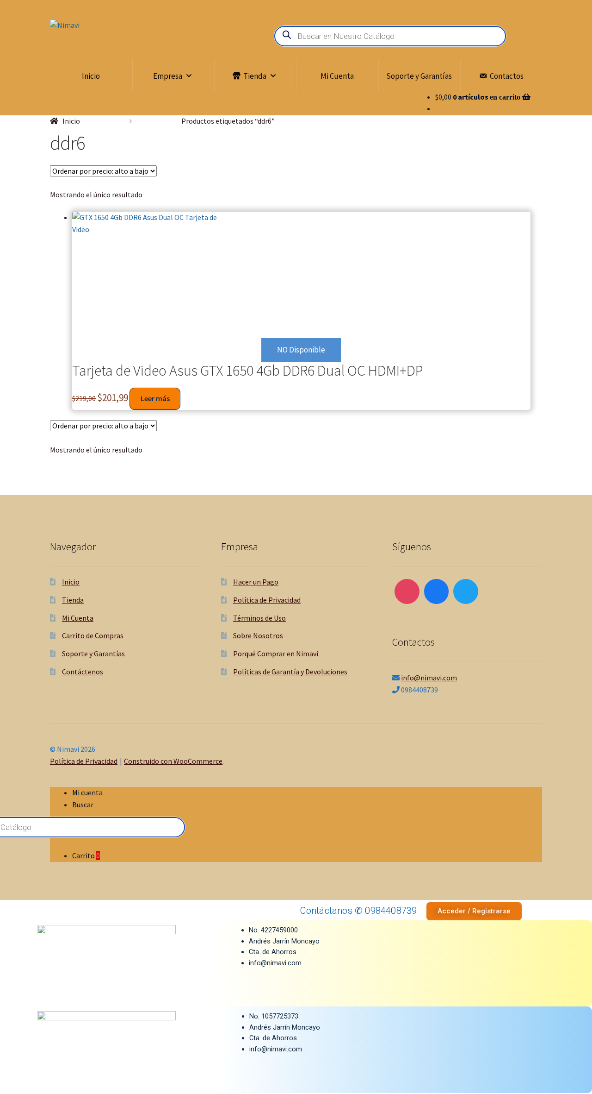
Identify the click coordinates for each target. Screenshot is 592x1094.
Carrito (86, 855)
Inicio (91, 76)
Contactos (507, 76)
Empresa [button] (167, 76)
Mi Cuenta (337, 76)
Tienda (254, 76)
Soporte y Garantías (419, 76)
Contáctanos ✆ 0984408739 (358, 910)
